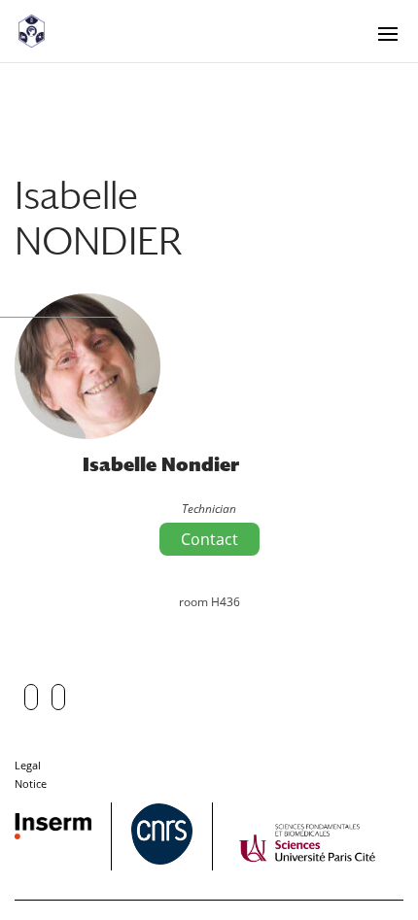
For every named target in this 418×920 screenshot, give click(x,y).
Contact (209, 539)
